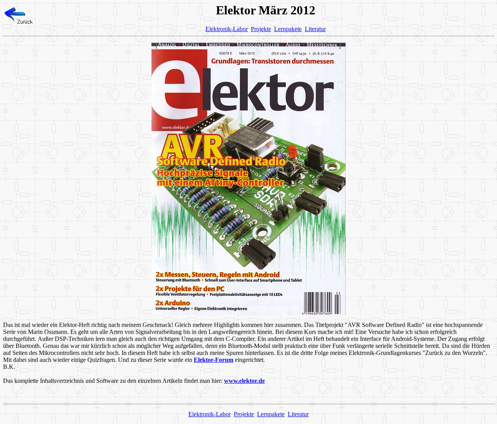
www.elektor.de (244, 380)
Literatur (315, 29)
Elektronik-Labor (226, 29)
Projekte (261, 29)
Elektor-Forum (213, 359)
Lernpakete (288, 29)
